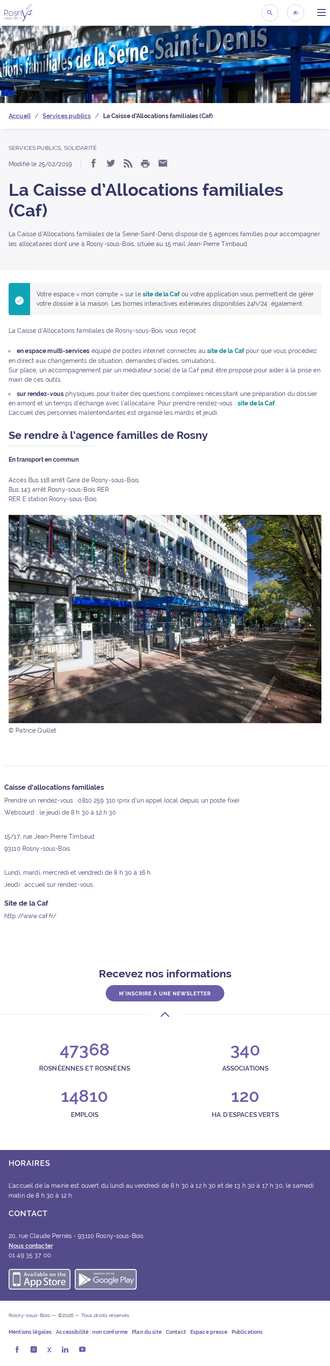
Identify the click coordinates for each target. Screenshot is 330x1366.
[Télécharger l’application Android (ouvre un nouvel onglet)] (106, 1280)
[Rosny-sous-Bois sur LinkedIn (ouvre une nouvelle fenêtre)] (65, 1350)
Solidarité (80, 148)
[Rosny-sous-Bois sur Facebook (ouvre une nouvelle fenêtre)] (17, 1350)
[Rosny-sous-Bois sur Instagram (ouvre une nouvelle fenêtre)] (34, 1350)
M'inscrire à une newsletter (165, 994)
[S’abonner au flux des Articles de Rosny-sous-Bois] (128, 164)
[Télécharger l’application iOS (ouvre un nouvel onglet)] (39, 1280)
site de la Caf (161, 294)
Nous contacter (31, 1245)
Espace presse (208, 1332)
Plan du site (147, 1332)
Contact (176, 1332)
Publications (247, 1332)
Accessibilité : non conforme (92, 1332)
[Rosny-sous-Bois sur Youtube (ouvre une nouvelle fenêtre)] (82, 1350)
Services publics (35, 148)
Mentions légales (30, 1332)
